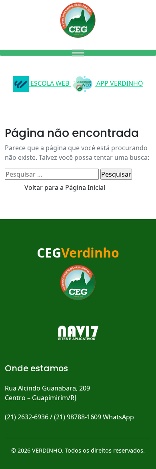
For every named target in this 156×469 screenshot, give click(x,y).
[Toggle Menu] (78, 52)
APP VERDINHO (119, 83)
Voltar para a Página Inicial (64, 187)
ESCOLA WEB (50, 83)
